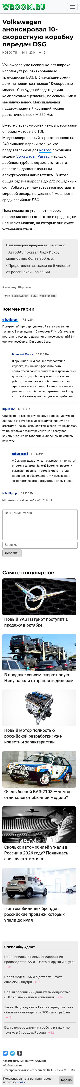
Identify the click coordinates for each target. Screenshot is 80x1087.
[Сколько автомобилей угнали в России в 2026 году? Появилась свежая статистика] (39, 824)
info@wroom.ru (12, 1065)
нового (45, 150)
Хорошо (66, 1080)
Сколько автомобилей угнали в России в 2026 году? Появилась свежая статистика (36, 853)
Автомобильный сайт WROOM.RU (24, 1060)
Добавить (12, 553)
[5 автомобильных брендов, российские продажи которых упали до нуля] (39, 886)
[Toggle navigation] (72, 7)
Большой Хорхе (22, 354)
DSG (34, 295)
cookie (21, 1082)
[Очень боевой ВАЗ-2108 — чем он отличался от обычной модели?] (39, 769)
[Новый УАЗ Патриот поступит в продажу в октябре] (39, 596)
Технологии (48, 295)
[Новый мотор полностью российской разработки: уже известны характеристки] (39, 707)
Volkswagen (19, 295)
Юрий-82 (8, 409)
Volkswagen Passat (32, 156)
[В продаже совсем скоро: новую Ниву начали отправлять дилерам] (39, 652)
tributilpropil (10, 319)
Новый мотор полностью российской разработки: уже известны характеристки (33, 736)
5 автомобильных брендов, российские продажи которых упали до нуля (34, 914)
